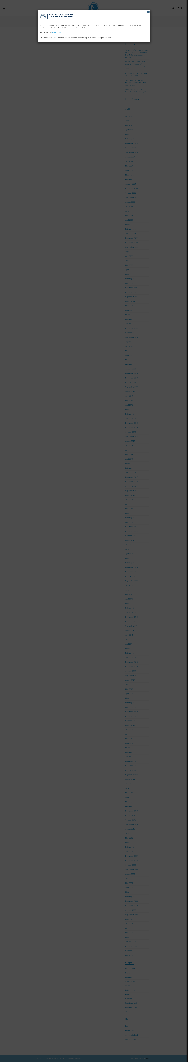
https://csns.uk (57, 33)
